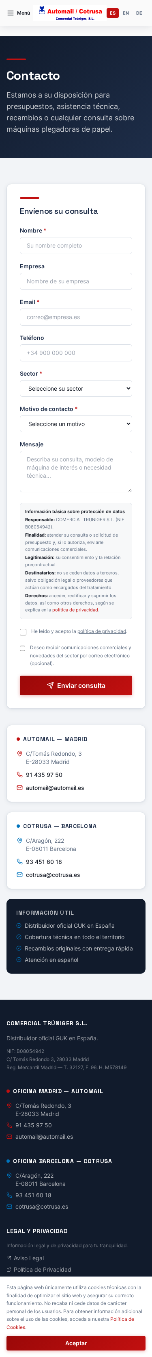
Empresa (32, 266)
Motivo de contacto (49, 408)
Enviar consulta (81, 685)
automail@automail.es (55, 787)
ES (113, 13)
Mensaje (31, 444)
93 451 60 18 (44, 861)
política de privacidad (75, 610)
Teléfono (32, 337)
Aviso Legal (29, 1258)
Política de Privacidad (42, 1269)
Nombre (33, 230)
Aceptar (76, 1343)
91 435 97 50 (44, 774)
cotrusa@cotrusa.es (53, 874)
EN (126, 13)
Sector (31, 373)
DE (139, 13)
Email (30, 301)
